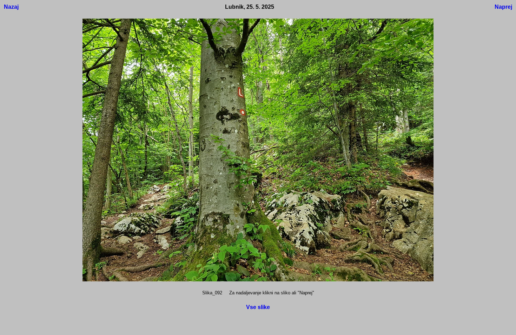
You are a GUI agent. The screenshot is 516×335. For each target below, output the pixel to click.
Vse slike (258, 307)
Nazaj (11, 7)
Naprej (503, 7)
